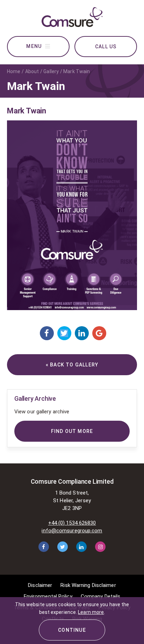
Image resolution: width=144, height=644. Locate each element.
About (32, 71)
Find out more (72, 431)
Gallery (51, 71)
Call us (105, 46)
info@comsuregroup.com (72, 530)
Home (13, 71)
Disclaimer (40, 585)
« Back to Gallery (72, 365)
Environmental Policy (48, 596)
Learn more (91, 612)
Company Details (101, 596)
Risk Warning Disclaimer (88, 585)
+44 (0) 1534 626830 (72, 523)
